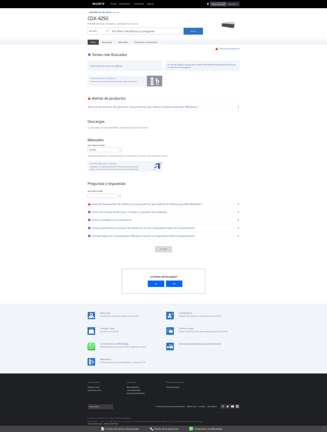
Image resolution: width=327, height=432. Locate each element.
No (174, 283)
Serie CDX (116, 12)
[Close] (325, 429)
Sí (156, 283)
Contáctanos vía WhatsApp (208, 428)
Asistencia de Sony (101, 12)
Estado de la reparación (166, 428)
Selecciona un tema (95, 191)
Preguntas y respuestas (145, 42)
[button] (218, 4)
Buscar (193, 31)
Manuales (123, 42)
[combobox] (135, 31)
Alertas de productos (229, 48)
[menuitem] (98, 5)
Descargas (107, 42)
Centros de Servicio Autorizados (122, 428)
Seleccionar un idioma (96, 145)
